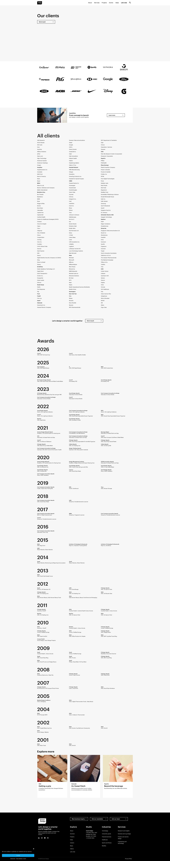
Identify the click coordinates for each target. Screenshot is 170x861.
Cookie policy (12, 858)
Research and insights (123, 830)
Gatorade (39, 302)
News (71, 845)
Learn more (112, 115)
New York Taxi (73, 293)
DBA (70, 487)
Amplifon (39, 167)
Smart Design (39, 2)
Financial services (106, 836)
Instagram (41, 838)
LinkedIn (39, 838)
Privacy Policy (128, 858)
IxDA (70, 500)
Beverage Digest (105, 432)
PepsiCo (103, 158)
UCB (102, 269)
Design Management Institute (76, 461)
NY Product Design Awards (44, 380)
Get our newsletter (97, 819)
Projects (104, 2)
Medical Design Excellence (43, 700)
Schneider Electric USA (107, 214)
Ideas (117, 2)
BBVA (38, 183)
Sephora (103, 219)
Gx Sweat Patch (78, 786)
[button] (33, 848)
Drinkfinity (40, 266)
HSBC (70, 181)
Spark (38, 561)
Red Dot (39, 418)
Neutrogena (72, 291)
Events (111, 2)
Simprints (103, 228)
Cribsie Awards (73, 444)
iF (69, 366)
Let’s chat (72, 851)
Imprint (24, 858)
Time (102, 487)
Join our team (116, 819)
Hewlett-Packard (73, 167)
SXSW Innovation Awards (107, 461)
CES (38, 436)
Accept (18, 855)
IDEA (102, 366)
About (90, 2)
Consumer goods (106, 833)
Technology (105, 830)
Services (96, 2)
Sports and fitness (106, 842)
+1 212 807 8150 (90, 838)
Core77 (39, 353)
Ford (38, 293)
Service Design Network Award (45, 432)
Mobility (104, 845)
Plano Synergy (105, 165)
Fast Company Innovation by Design (110, 393)
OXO (102, 151)
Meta (70, 255)
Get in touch (42, 22)
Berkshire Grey (41, 192)
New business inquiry (78, 819)
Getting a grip (45, 786)
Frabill (39, 296)
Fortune (71, 469)
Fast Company (41, 366)
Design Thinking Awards (75, 448)
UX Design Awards (41, 393)
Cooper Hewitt (41, 639)
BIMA (70, 513)
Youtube (44, 838)
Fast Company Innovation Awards (45, 473)
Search (130, 2)
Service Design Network (43, 461)
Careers (72, 842)
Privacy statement (19, 858)
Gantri (39, 300)
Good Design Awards (106, 380)
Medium (47, 838)
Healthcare (105, 839)
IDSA (38, 544)
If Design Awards (73, 440)
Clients (72, 848)
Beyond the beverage (113, 786)
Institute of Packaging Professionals (78, 544)
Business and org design (124, 833)
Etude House (40, 284)
